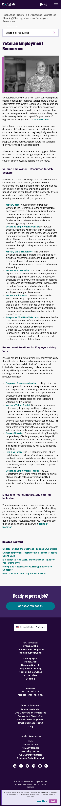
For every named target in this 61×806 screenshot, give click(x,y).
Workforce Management (30, 719)
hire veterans (41, 119)
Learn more (42, 801)
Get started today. (30, 606)
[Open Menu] (56, 4)
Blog (30, 726)
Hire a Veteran (14, 452)
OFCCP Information (30, 755)
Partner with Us (31, 691)
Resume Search (30, 665)
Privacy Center (30, 748)
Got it (53, 801)
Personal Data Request (30, 758)
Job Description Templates (30, 713)
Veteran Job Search (17, 295)
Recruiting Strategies (29, 14)
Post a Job (30, 662)
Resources (8, 14)
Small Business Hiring (30, 723)
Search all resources (11, 27)
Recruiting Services (30, 672)
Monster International (30, 695)
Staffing (30, 679)
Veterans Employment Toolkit (22, 471)
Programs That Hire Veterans (22, 317)
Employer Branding (30, 668)
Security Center (30, 751)
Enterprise (30, 675)
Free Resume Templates (30, 649)
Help (30, 741)
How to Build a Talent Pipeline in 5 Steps (24, 573)
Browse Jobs (30, 646)
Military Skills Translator (19, 251)
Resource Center (31, 709)
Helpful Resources (30, 736)
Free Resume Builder (30, 653)
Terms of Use (30, 744)
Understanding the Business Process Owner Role (29, 549)
